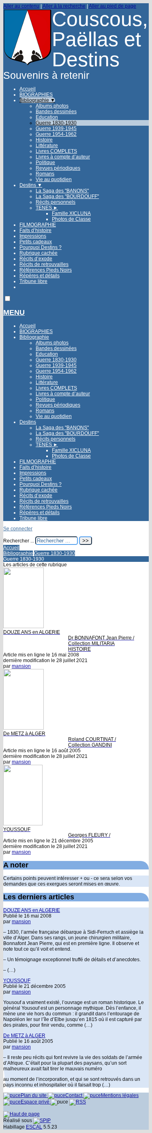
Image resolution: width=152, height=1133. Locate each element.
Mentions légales (120, 1095)
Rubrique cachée (38, 253)
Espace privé (36, 1102)
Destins (30, 185)
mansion (21, 666)
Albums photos (52, 106)
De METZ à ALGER (24, 1035)
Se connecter (17, 529)
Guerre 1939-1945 (56, 128)
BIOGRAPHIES (36, 94)
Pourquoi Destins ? (40, 247)
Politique (45, 162)
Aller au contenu (21, 6)
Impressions (32, 236)
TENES (47, 208)
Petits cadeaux (35, 242)
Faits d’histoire (35, 230)
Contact (74, 1095)
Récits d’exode (35, 259)
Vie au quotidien (54, 179)
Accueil (27, 89)
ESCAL (34, 1127)
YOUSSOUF (16, 980)
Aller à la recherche (64, 6)
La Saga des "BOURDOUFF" (67, 196)
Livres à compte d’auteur (63, 157)
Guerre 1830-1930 (56, 123)
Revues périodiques (58, 168)
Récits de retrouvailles (44, 264)
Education (47, 117)
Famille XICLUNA (71, 213)
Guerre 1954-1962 (56, 134)
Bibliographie (37, 100)
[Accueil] (27, 64)
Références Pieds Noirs (45, 270)
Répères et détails (39, 276)
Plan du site (34, 1095)
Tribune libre (33, 281)
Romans (45, 174)
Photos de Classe (71, 219)
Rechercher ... (18, 541)
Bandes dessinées (56, 111)
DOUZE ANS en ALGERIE (31, 910)
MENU (14, 312)
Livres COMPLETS (56, 151)
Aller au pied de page (112, 6)
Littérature (47, 145)
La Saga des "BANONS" (62, 191)
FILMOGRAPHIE (37, 225)
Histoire (44, 140)
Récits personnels (55, 202)
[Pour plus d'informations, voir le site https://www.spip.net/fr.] (42, 1120)
